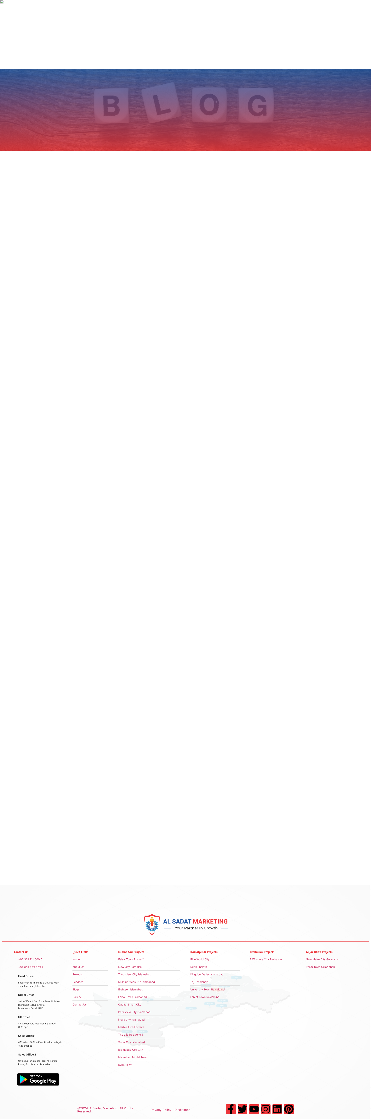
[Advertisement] (262, 209)
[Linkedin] (277, 1109)
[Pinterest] (289, 1109)
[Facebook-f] (231, 1109)
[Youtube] (254, 1109)
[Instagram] (266, 1109)
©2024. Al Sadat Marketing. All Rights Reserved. (105, 1109)
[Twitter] (242, 1109)
